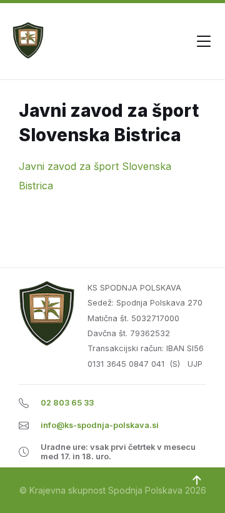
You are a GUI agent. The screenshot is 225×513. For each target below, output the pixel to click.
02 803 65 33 (67, 402)
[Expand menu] (203, 41)
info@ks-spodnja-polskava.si (100, 425)
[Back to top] (197, 480)
